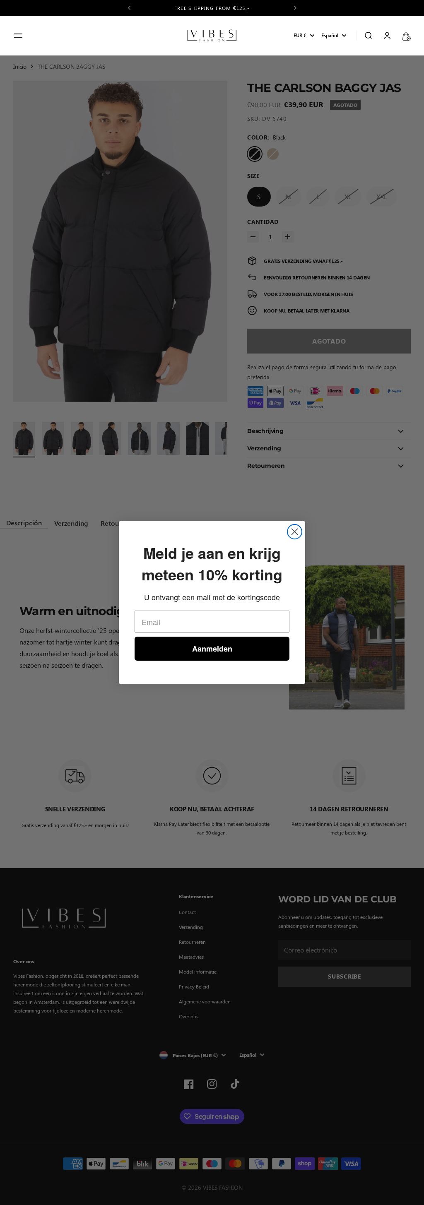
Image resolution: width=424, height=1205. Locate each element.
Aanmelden (212, 648)
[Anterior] (129, 8)
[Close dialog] (294, 531)
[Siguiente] (295, 8)
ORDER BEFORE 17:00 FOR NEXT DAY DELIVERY (212, 8)
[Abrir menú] (18, 35)
